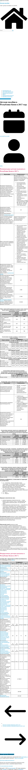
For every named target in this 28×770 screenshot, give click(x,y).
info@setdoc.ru (24, 756)
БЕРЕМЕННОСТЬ (7, 90)
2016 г (13, 559)
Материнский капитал (8, 93)
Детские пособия (4, 3)
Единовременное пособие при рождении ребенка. (5, 570)
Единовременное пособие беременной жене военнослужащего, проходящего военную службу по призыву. (5, 644)
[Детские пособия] (14, 29)
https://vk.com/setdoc (19, 758)
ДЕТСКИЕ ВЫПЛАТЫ (8, 91)
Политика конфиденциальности (7, 760)
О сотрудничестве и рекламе (6, 766)
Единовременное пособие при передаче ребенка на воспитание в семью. (5, 616)
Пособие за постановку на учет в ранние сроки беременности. (5, 566)
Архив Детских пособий (5, 98)
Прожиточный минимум (8, 95)
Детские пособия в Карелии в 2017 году (11, 724)
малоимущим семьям (8, 214)
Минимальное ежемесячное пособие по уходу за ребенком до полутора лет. (5, 574)
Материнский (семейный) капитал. (4, 696)
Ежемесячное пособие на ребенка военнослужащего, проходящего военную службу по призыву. (5, 651)
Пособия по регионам (7, 96)
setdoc (1, 165)
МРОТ (4, 94)
